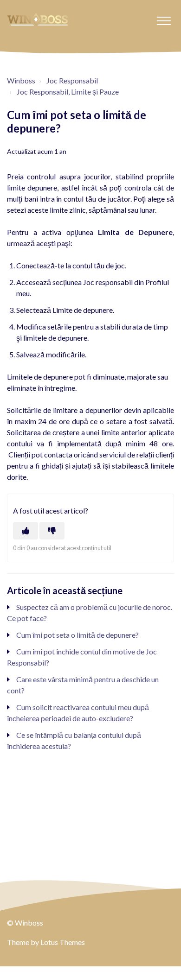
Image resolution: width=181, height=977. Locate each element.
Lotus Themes (62, 942)
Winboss (21, 80)
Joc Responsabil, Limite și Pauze (68, 91)
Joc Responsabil (72, 80)
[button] (163, 20)
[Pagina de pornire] (37, 19)
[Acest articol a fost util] (25, 530)
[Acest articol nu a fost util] (52, 530)
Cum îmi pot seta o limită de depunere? (77, 634)
